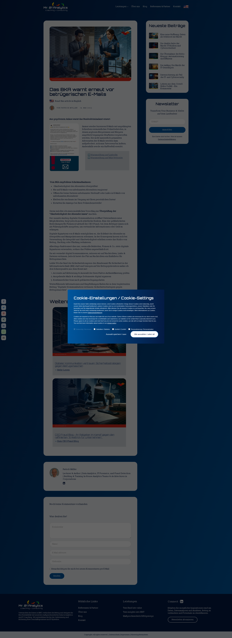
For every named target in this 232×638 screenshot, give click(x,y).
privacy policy (111, 323)
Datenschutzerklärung (95, 313)
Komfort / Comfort (120, 329)
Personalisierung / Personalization (142, 329)
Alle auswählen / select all (144, 334)
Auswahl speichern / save (116, 334)
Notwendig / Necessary (83, 329)
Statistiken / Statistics (103, 329)
